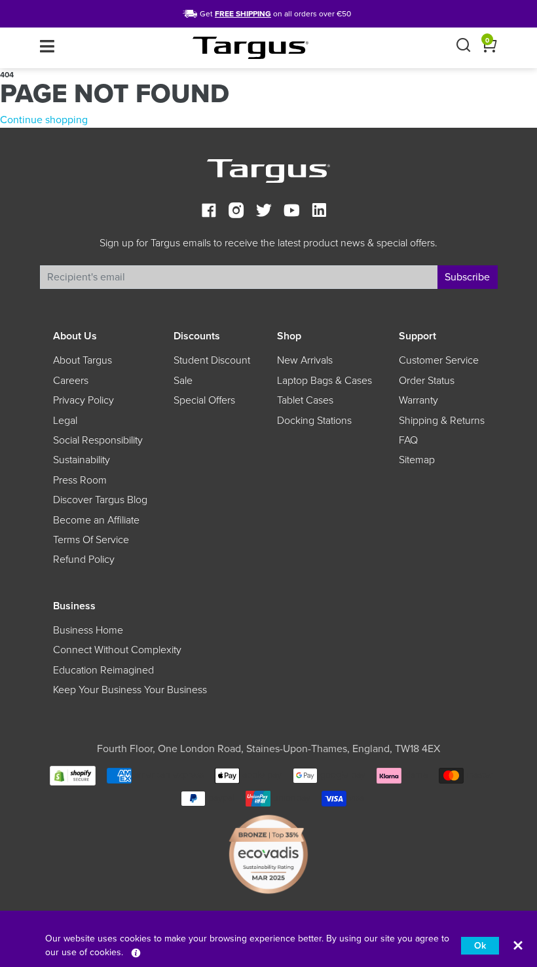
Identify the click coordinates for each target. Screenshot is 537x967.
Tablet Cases (305, 400)
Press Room (80, 480)
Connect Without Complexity (117, 649)
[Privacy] (136, 952)
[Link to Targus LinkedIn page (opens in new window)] (319, 212)
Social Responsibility (98, 440)
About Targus (82, 360)
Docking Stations (314, 420)
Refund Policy (84, 559)
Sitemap (417, 459)
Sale (183, 380)
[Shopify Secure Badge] (73, 774)
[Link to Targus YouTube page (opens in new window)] (291, 212)
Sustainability (81, 459)
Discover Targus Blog (100, 499)
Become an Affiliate (96, 520)
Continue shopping (44, 119)
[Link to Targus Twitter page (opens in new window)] (264, 212)
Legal (65, 420)
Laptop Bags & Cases (324, 380)
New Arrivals (305, 360)
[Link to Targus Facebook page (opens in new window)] (209, 212)
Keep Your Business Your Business (130, 689)
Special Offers (204, 400)
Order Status (426, 380)
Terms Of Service (91, 539)
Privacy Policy (83, 400)
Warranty (418, 400)
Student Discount (212, 360)
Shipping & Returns (442, 420)
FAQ (408, 440)
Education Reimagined (103, 670)
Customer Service (439, 360)
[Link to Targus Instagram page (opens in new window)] (236, 212)
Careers (70, 380)
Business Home (88, 630)
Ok (480, 945)
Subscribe (467, 277)
